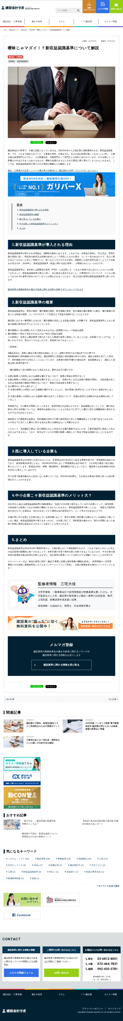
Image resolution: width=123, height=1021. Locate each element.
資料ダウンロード (89, 9)
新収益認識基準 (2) (32, 872)
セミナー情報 (110, 21)
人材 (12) (103, 859)
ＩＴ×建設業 (86, 21)
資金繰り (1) (72, 872)
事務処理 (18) (64, 859)
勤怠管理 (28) (43, 859)
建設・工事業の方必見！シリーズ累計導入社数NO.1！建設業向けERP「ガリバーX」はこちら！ (53, 170)
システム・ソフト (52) (18, 859)
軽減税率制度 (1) (16, 878)
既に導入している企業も (30, 219)
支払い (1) (54, 872)
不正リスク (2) (98, 865)
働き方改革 (37, 21)
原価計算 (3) (56, 865)
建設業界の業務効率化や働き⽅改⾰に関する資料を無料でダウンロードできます (45, 289)
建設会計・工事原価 (12, 21)
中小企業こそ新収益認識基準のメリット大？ (38, 224)
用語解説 (12, 61)
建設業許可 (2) (77, 865)
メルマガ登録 (102, 9)
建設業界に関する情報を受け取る (62, 665)
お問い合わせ (116, 9)
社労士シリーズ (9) (17, 865)
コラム (61, 21)
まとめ (22, 228)
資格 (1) (35, 878)
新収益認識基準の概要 (29, 214)
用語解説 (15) (84, 859)
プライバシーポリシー (92, 1008)
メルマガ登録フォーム (21, 972)
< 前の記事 (9, 699)
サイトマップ (114, 1008)
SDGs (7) (38, 865)
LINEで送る (37, 142)
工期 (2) (11, 872)
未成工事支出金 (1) (95, 872)
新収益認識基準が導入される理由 (34, 210)
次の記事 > (113, 699)
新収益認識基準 (22, 61)
